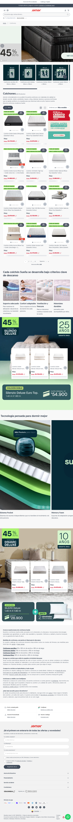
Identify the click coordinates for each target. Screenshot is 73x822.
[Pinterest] (40, 807)
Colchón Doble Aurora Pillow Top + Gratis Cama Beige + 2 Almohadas (14, 247)
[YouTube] (36, 807)
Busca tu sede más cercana (17, 674)
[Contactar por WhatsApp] (68, 817)
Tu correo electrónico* (9, 750)
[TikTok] (44, 807)
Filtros (9, 107)
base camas (20, 644)
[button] (68, 10)
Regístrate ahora (12, 767)
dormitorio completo (47, 695)
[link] (11, 297)
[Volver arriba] (68, 810)
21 (35, 261)
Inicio (4, 23)
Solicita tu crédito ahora (10, 687)
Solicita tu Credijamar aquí (46, 5)
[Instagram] (29, 807)
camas (13, 644)
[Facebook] (33, 807)
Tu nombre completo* (9, 737)
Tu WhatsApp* (7, 743)
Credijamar (55, 681)
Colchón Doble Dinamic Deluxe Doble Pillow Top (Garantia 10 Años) (13, 210)
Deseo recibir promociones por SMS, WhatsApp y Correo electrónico (22, 757)
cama (50, 693)
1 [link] (25, 261)
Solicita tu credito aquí (47, 709)
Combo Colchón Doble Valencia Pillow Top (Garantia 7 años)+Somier (58, 210)
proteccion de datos (21, 761)
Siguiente (42, 261)
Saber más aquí (11, 709)
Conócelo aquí (45, 717)
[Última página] (48, 261)
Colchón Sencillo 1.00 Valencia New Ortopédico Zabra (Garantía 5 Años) (59, 247)
